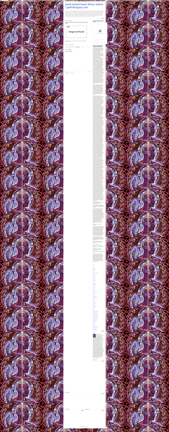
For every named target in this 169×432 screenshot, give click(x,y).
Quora (93, 288)
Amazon (94, 307)
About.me (94, 279)
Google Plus (94, 269)
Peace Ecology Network (96, 273)
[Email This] (75, 46)
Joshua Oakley (96, 42)
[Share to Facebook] (78, 46)
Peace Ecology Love (95, 312)
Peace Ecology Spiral (95, 317)
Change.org (94, 298)
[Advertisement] (98, 376)
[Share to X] (77, 46)
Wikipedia (94, 301)
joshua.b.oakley (101, 42)
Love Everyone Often (95, 315)
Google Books (94, 284)
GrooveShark (94, 303)
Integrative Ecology (95, 316)
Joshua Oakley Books (95, 326)
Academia (94, 321)
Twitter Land (94, 322)
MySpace (94, 287)
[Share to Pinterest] (79, 46)
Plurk (93, 293)
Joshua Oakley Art (95, 320)
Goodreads (94, 275)
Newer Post (66, 71)
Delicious (94, 278)
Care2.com (94, 289)
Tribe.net (94, 302)
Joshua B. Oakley (99, 334)
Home (78, 71)
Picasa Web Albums (95, 297)
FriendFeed (94, 283)
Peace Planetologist (95, 311)
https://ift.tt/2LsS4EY (68, 41)
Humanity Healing (95, 292)
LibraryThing (94, 306)
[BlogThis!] (76, 46)
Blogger (94, 270)
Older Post (88, 71)
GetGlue (94, 274)
